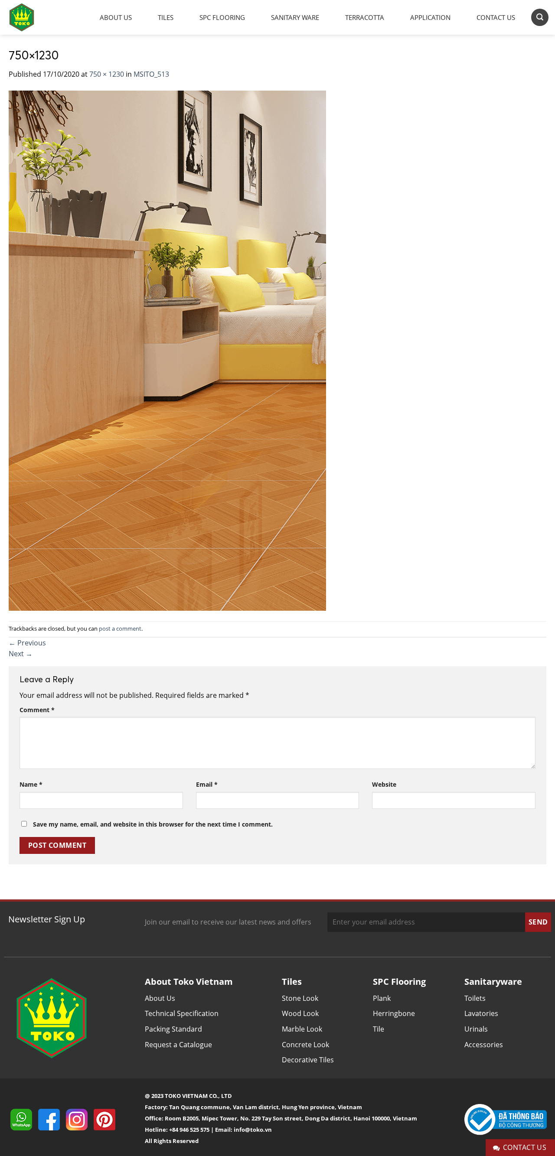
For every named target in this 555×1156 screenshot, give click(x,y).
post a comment (120, 628)
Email (207, 784)
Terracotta (364, 17)
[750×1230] (167, 350)
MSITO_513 (151, 74)
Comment (37, 710)
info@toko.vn (253, 1129)
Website (384, 784)
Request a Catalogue (178, 1044)
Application (430, 17)
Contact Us (496, 17)
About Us (116, 17)
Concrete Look (305, 1044)
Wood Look (300, 1013)
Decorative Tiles (308, 1060)
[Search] (539, 17)
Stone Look (300, 998)
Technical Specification (182, 1013)
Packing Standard (173, 1029)
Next (21, 653)
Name (31, 784)
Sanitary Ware (295, 17)
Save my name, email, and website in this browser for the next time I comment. (153, 824)
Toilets (475, 998)
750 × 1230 (106, 74)
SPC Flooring (222, 17)
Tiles (165, 17)
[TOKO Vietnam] (30, 17)
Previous (27, 643)
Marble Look (302, 1029)
